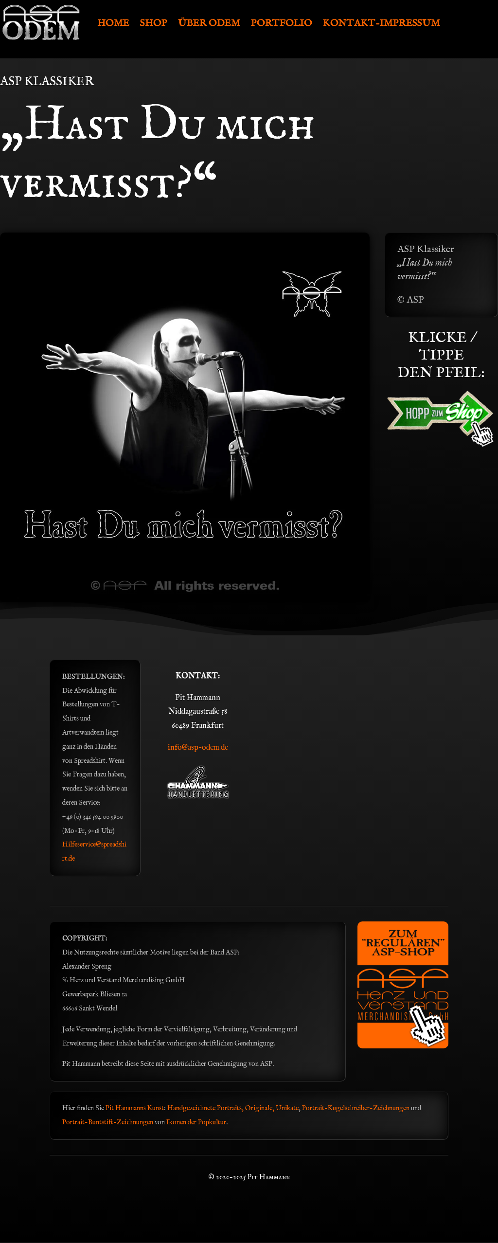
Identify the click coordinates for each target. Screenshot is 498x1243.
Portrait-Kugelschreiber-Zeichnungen (355, 1108)
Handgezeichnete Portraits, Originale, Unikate (233, 1108)
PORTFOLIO (281, 23)
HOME (113, 23)
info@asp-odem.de (198, 748)
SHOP (153, 23)
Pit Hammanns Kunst (135, 1108)
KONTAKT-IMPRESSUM (381, 23)
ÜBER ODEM (209, 23)
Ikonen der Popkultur (196, 1122)
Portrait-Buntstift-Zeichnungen (108, 1122)
